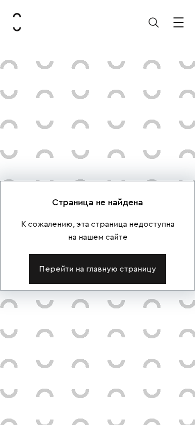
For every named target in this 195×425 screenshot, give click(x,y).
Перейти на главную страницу (97, 269)
